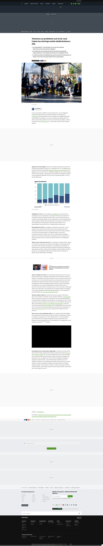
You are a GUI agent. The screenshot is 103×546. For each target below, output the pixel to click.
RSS (70, 505)
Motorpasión (59, 522)
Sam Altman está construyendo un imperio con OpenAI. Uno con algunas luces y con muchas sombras (59, 268)
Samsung (34, 499)
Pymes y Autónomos (76, 525)
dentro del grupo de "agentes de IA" (58, 170)
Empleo (33, 501)
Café (57, 31)
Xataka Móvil (24, 524)
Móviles (23, 497)
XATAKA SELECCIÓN (34, 3)
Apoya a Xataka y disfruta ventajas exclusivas (70, 508)
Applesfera (23, 525)
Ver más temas (25, 505)
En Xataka (50, 265)
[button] (38, 108)
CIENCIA (41, 3)
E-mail (45, 60)
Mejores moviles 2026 (33, 487)
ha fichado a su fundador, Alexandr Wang (52, 303)
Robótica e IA (38, 419)
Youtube (79, 3)
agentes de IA (45, 121)
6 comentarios (36, 60)
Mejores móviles (52, 31)
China (35, 31)
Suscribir (70, 496)
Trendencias (68, 522)
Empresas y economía (45, 419)
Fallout (42, 31)
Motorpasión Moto (60, 524)
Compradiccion (68, 525)
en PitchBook (54, 214)
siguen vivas (41, 308)
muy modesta (47, 305)
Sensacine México (42, 536)
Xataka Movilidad (45, 497)
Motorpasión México (59, 537)
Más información (59, 544)
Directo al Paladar (51, 522)
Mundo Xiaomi (24, 529)
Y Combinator (40, 412)
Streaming (24, 494)
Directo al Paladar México (51, 537)
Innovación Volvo (53, 14)
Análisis (33, 494)
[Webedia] (79, 1)
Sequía (38, 31)
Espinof (40, 524)
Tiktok (73, 3)
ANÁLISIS (26, 3)
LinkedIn (74, 505)
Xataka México (24, 536)
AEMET (31, 31)
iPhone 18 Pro (67, 487)
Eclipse (69, 31)
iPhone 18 (46, 31)
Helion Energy (67, 296)
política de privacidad (67, 498)
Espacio (43, 494)
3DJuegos (32, 522)
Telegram (75, 3)
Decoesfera (68, 524)
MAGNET (54, 3)
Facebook (40, 60)
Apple (23, 499)
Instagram (77, 3)
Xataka (23, 522)
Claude (51, 487)
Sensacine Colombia (41, 538)
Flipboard (43, 60)
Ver (52, 448)
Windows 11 (44, 501)
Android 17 (47, 487)
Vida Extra (32, 524)
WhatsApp (71, 3)
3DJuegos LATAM (33, 536)
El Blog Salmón (77, 522)
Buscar (79, 513)
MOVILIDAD (48, 3)
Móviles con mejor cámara (59, 487)
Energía (33, 497)
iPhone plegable (41, 487)
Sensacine (41, 522)
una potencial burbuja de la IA (50, 292)
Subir (78, 517)
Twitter (81, 3)
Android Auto (62, 31)
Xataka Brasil (24, 537)
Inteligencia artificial (61, 419)
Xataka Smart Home (24, 528)
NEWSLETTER (60, 3)
